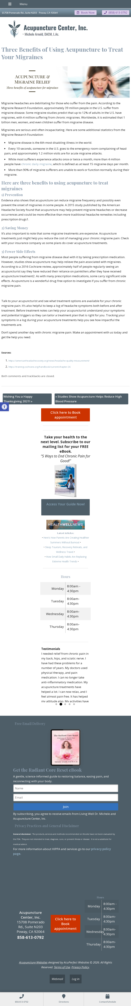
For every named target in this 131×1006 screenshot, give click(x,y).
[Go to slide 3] (65, 704)
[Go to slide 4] (69, 704)
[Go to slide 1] (56, 704)
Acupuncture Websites (33, 962)
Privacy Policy (80, 967)
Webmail (57, 979)
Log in (75, 979)
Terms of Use (62, 967)
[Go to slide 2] (60, 704)
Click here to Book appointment (65, 415)
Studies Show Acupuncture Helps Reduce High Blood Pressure (88, 399)
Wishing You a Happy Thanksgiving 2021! (17, 399)
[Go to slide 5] (74, 704)
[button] (4, 406)
